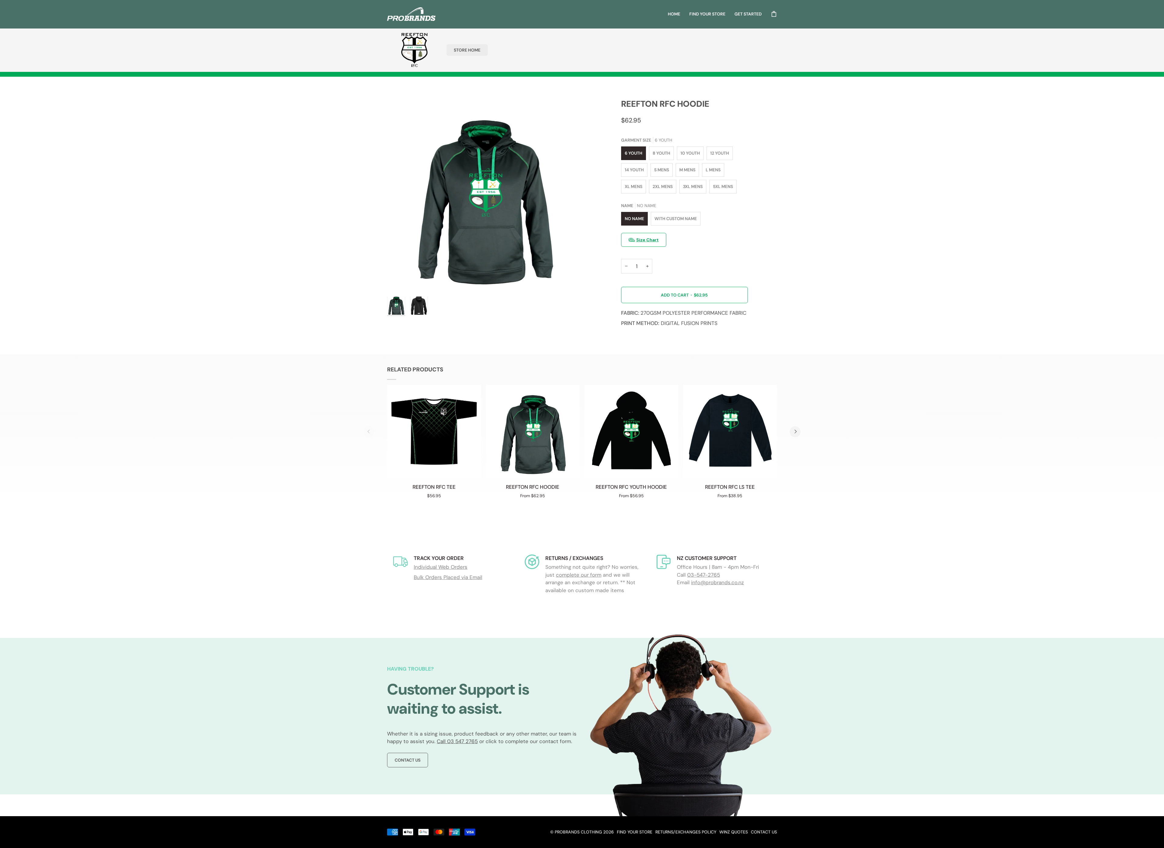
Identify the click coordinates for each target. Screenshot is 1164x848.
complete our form (578, 574)
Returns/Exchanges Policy (685, 832)
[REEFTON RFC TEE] (434, 432)
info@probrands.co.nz (717, 582)
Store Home (467, 50)
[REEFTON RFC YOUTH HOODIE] (631, 432)
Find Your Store (634, 832)
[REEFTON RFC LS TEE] (730, 432)
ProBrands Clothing (578, 832)
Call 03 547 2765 (457, 741)
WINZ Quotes (733, 832)
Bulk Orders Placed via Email (448, 577)
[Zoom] (484, 196)
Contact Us (407, 760)
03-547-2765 (703, 574)
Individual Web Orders (440, 567)
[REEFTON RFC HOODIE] (533, 432)
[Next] (795, 431)
